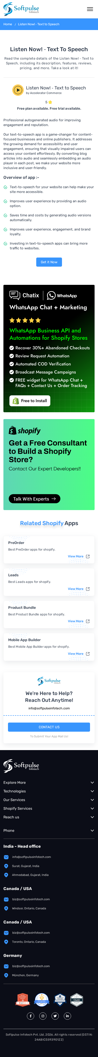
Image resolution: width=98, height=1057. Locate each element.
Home (7, 24)
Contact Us (49, 727)
